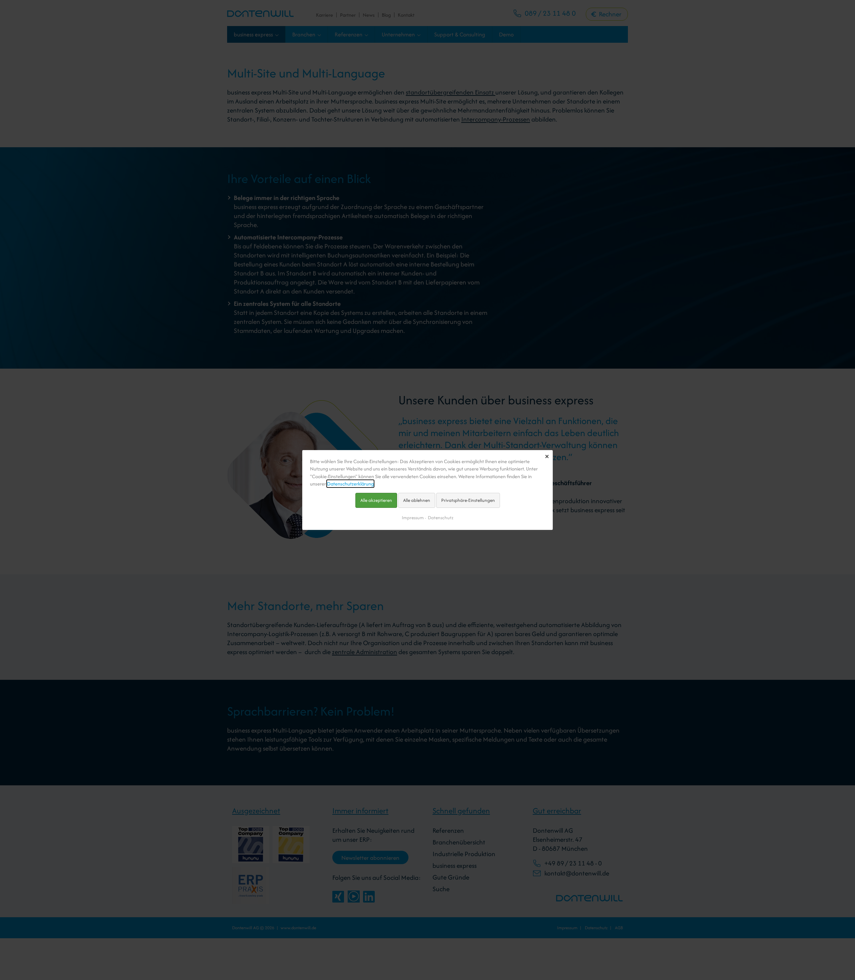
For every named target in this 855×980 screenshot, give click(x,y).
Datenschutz (441, 517)
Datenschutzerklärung (350, 483)
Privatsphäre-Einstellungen (468, 500)
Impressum (413, 517)
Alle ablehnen (416, 500)
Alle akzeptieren (376, 500)
